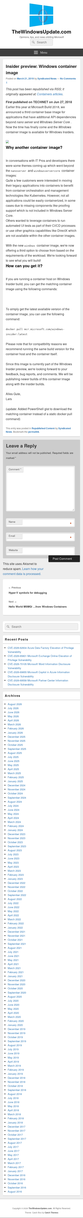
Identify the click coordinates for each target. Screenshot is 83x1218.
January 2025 (15, 781)
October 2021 (15, 940)
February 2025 (16, 777)
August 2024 (15, 801)
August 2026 (15, 704)
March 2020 (14, 1017)
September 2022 (17, 895)
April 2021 (13, 964)
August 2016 (15, 1191)
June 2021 (13, 956)
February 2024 (16, 826)
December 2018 (16, 1078)
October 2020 (15, 988)
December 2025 (16, 736)
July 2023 (13, 854)
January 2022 (15, 927)
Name (12, 521)
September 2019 (17, 1041)
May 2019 (13, 1057)
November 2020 (16, 984)
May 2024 (13, 814)
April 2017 (13, 1159)
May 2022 (13, 911)
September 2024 (17, 797)
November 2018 (16, 1082)
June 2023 (13, 858)
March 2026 (14, 724)
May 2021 (13, 960)
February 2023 (16, 875)
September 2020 (17, 992)
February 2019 (16, 1069)
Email (12, 536)
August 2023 (15, 850)
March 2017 (14, 1163)
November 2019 (16, 1033)
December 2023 (16, 834)
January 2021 (15, 976)
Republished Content (43, 428)
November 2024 (16, 789)
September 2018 (17, 1090)
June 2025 (13, 761)
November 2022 (16, 887)
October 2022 (15, 891)
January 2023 (15, 879)
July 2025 (13, 757)
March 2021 (14, 968)
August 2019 (15, 1045)
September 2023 (17, 846)
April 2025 (13, 769)
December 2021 (16, 931)
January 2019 (15, 1074)
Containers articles (50, 94)
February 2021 (16, 972)
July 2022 (13, 903)
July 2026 (13, 708)
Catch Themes (51, 1212)
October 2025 (15, 745)
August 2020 (15, 996)
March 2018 (14, 1114)
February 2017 (16, 1167)
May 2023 (13, 862)
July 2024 (13, 806)
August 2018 (15, 1094)
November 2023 (16, 838)
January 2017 (15, 1171)
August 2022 (15, 899)
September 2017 (17, 1138)
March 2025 (14, 773)
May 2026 (13, 716)
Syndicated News (47, 78)
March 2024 (14, 822)
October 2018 (15, 1086)
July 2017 (13, 1147)
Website (13, 550)
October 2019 (15, 1037)
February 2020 (16, 1021)
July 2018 (13, 1098)
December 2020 (16, 980)
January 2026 (15, 732)
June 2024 (13, 810)
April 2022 (13, 915)
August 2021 (15, 948)
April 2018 (13, 1110)
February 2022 (16, 923)
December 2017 (16, 1126)
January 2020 (15, 1025)
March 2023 (14, 870)
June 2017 (13, 1151)
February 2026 (16, 728)
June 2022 (13, 907)
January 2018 (15, 1122)
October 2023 (15, 842)
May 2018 (13, 1106)
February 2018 (16, 1118)
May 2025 (13, 765)
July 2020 (13, 1000)
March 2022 (14, 919)
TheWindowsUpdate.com (41, 31)
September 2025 (17, 749)
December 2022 (16, 883)
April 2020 (13, 1013)
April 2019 (13, 1061)
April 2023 (13, 866)
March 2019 (14, 1065)
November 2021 (16, 935)
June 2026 (13, 712)
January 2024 (15, 830)
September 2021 (17, 944)
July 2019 (13, 1049)
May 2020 (13, 1009)
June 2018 (13, 1102)
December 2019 (16, 1029)
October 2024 (15, 793)
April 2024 (13, 818)
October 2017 (15, 1134)
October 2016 (15, 1183)
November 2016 (16, 1179)
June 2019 (13, 1053)
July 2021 (13, 952)
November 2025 (16, 741)
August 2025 (15, 753)
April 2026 (13, 720)
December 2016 (16, 1175)
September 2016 (17, 1187)
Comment (15, 469)
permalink (33, 431)
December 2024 (16, 785)
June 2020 (13, 1004)
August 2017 (15, 1143)
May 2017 (13, 1155)
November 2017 (16, 1130)
